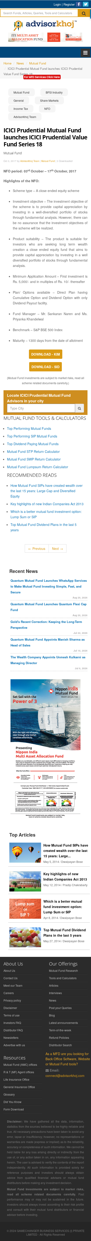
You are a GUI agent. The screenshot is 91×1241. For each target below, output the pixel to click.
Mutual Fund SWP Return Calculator (34, 459)
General (19, 100)
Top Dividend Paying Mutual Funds (33, 443)
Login (57, 4)
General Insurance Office (19, 1087)
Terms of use (12, 1015)
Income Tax (21, 109)
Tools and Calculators (63, 978)
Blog (52, 1015)
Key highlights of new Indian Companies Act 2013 (47, 503)
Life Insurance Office (16, 1079)
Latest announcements (63, 1023)
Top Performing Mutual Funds (29, 428)
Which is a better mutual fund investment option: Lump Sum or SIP (62, 906)
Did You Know (12, 1102)
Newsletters (11, 1037)
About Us (9, 970)
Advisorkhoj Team (25, 117)
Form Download (14, 1109)
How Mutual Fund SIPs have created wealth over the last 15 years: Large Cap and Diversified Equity (46, 490)
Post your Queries (60, 1008)
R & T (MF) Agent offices (19, 1072)
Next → (57, 548)
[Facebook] (78, 4)
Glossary (9, 1094)
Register (69, 4)
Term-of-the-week (60, 1030)
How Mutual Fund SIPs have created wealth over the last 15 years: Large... (65, 850)
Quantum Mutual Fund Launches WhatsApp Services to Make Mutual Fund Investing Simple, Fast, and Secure (48, 586)
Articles (53, 985)
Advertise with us (14, 1045)
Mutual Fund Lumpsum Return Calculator (37, 466)
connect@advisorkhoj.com (65, 1075)
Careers (9, 993)
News (52, 1000)
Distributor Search (60, 1045)
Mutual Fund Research (63, 970)
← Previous (36, 548)
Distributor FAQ (13, 1030)
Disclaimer (10, 1008)
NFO (47, 109)
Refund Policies (59, 1037)
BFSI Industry (54, 92)
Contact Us (11, 978)
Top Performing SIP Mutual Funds (32, 436)
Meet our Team (13, 985)
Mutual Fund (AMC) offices (20, 1064)
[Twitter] (85, 4)
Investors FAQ (12, 1023)
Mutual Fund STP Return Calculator (33, 451)
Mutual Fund (21, 92)
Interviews (55, 993)
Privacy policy (12, 1000)
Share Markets (49, 100)
